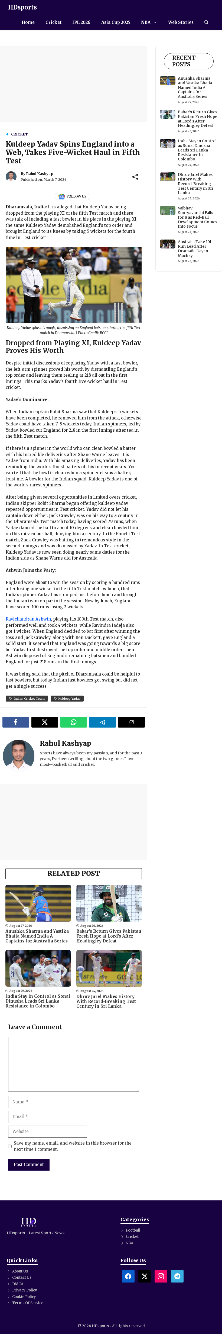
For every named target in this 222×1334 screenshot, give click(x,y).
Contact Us (21, 1277)
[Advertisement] (73, 84)
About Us (20, 1271)
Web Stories (181, 22)
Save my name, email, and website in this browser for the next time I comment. (73, 1146)
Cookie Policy (24, 1296)
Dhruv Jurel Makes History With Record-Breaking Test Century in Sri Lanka (106, 1001)
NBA (146, 22)
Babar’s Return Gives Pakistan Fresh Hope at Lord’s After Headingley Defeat (108, 936)
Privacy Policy (24, 1290)
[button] (206, 22)
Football (133, 1230)
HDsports (22, 7)
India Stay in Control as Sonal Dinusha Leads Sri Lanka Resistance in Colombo (37, 1001)
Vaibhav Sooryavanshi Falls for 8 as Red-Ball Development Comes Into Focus (197, 217)
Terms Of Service (27, 1303)
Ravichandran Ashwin (28, 619)
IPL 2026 (81, 22)
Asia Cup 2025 (115, 22)
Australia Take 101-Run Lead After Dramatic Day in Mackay (195, 248)
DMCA (17, 1284)
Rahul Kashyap (39, 174)
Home (28, 22)
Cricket (53, 22)
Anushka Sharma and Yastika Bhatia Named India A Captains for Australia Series (37, 936)
